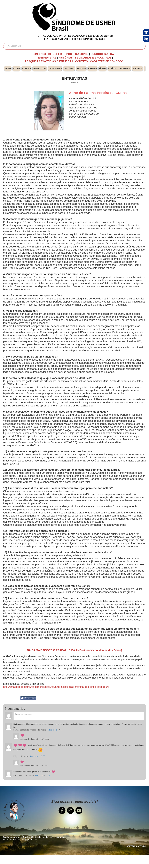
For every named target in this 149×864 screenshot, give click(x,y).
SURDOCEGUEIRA (103, 54)
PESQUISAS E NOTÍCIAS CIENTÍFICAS (49, 61)
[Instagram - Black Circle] (70, 810)
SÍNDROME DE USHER (47, 54)
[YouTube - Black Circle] (78, 810)
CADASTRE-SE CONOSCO (107, 61)
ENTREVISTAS (47, 57)
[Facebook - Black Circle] (61, 810)
